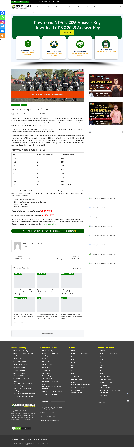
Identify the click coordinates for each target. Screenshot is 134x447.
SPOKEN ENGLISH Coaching (50, 394)
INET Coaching (46, 373)
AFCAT (73, 362)
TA (72, 368)
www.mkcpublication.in (49, 224)
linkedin (28, 439)
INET (72, 371)
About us (51, 2)
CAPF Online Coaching (19, 361)
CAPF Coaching (46, 361)
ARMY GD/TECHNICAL (107, 382)
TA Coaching (46, 370)
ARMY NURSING (105, 388)
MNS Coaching (46, 376)
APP (58, 2)
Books (89, 7)
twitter (22, 439)
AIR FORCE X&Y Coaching (49, 378)
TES (39, 298)
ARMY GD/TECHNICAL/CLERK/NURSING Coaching (52, 386)
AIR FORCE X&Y (76, 376)
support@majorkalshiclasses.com (50, 420)
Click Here (46, 210)
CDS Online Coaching (19, 359)
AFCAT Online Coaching (20, 364)
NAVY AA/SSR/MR (76, 379)
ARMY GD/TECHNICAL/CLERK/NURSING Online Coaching (23, 384)
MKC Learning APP (54, 52)
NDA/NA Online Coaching (20, 351)
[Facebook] (2, 13)
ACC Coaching (46, 367)
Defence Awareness (67, 274)
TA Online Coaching (19, 370)
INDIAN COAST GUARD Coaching (52, 391)
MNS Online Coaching (19, 373)
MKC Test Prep (106, 50)
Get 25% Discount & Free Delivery (80, 54)
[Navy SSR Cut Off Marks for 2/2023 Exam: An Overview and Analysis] (71, 304)
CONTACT (44, 2)
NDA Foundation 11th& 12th (79, 354)
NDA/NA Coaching (47, 351)
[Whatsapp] (2, 17)
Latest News (16, 105)
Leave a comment (48, 333)
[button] (67, 38)
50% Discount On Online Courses (54, 54)
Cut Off (23, 105)
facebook (14, 439)
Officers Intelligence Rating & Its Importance (66, 259)
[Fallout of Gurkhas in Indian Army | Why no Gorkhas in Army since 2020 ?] (24, 304)
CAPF (73, 359)
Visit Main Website (35, 2)
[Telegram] (2, 26)
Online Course (69, 7)
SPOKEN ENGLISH (76, 393)
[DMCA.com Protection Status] (21, 428)
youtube (36, 439)
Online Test (80, 7)
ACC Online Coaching (19, 367)
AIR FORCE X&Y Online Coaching (22, 376)
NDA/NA (73, 351)
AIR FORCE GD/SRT (77, 390)
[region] (67, 40)
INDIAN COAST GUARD (78, 387)
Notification (41, 7)
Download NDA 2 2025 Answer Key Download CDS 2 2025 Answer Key (67, 25)
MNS (72, 374)
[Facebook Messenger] (2, 31)
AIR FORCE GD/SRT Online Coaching (24, 393)
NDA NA (102, 351)
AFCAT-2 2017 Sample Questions (24, 259)
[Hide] (1, 40)
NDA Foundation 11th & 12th (108, 354)
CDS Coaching (46, 359)
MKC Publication (80, 51)
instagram (44, 439)
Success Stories (100, 7)
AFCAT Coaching (47, 364)
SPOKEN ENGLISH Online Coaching (23, 396)
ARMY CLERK (104, 385)
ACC (72, 365)
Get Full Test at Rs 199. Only (106, 52)
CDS (72, 356)
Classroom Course (55, 7)
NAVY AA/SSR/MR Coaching (50, 381)
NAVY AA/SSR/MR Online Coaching (23, 378)
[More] (2, 35)
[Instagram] (2, 22)
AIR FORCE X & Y (105, 376)
